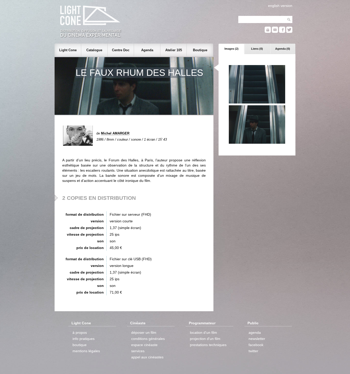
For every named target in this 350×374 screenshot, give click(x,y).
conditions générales (148, 339)
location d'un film (203, 332)
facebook (256, 345)
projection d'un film (205, 339)
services (138, 351)
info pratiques (84, 339)
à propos (80, 332)
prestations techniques (208, 345)
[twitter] (289, 32)
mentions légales (86, 351)
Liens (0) (257, 48)
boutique (80, 345)
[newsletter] (275, 32)
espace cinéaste (144, 345)
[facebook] (282, 32)
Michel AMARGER (115, 133)
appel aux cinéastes (147, 357)
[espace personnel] (268, 32)
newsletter (257, 339)
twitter (253, 351)
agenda (255, 332)
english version (280, 6)
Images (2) (231, 48)
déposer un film (143, 332)
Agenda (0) (282, 48)
